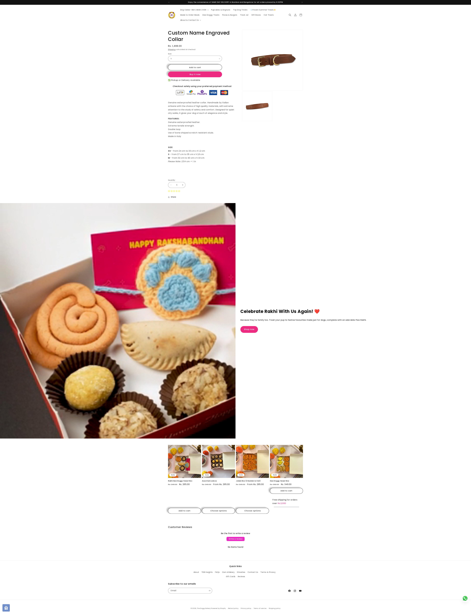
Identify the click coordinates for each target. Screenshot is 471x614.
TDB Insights (207, 572)
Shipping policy (275, 608)
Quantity (171, 180)
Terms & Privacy (268, 572)
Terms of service (260, 608)
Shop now (249, 329)
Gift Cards (230, 576)
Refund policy (233, 608)
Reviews (241, 576)
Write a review (235, 538)
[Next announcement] (302, 2)
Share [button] (173, 197)
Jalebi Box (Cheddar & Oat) (248, 481)
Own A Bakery (228, 572)
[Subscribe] (209, 591)
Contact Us (253, 572)
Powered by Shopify (218, 608)
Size (170, 54)
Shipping (172, 49)
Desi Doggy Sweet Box (279, 481)
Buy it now (195, 74)
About (196, 572)
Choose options (218, 510)
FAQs (217, 572)
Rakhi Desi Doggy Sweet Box (180, 481)
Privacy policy (246, 608)
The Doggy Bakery (203, 608)
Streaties (241, 572)
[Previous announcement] (169, 2)
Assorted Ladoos (209, 481)
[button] (194, 9)
